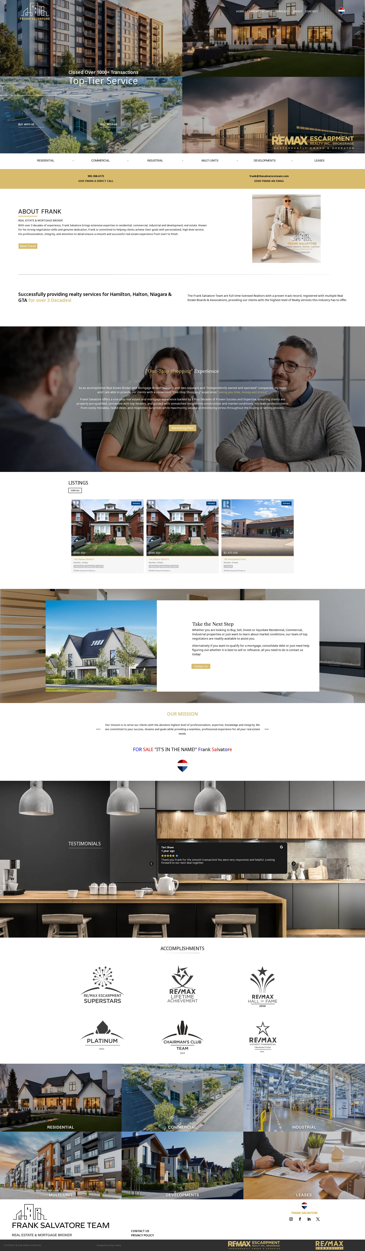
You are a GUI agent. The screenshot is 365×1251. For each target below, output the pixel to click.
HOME (240, 11)
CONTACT (311, 11)
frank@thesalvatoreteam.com (269, 176)
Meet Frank (28, 246)
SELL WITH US (108, 124)
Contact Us (201, 666)
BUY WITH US (26, 124)
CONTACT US (140, 1231)
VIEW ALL (75, 490)
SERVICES (281, 11)
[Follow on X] (318, 1219)
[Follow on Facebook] (300, 1219)
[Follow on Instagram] (291, 1219)
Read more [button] (168, 873)
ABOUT (297, 11)
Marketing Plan (182, 428)
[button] (294, 864)
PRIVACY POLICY (142, 1235)
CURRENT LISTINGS (259, 11)
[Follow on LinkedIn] (309, 1219)
